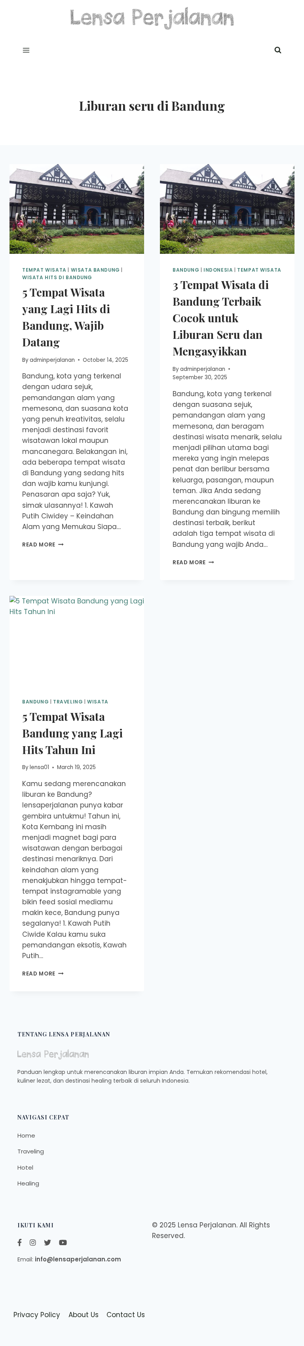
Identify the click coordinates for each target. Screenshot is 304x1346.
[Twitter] (47, 1243)
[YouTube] (63, 1243)
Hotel (25, 1167)
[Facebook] (19, 1243)
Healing (28, 1183)
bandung (186, 270)
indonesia (218, 270)
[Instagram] (33, 1243)
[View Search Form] (278, 50)
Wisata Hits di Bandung (57, 277)
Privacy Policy (36, 1315)
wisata (97, 702)
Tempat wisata (44, 270)
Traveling (68, 702)
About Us (83, 1315)
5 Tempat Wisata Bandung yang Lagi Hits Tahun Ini (72, 733)
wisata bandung (95, 270)
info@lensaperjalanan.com (78, 1259)
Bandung (35, 702)
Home (26, 1135)
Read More (43, 544)
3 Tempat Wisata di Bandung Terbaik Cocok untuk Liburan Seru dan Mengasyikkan (221, 317)
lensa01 (39, 767)
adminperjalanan (52, 360)
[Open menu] (26, 50)
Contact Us (125, 1315)
